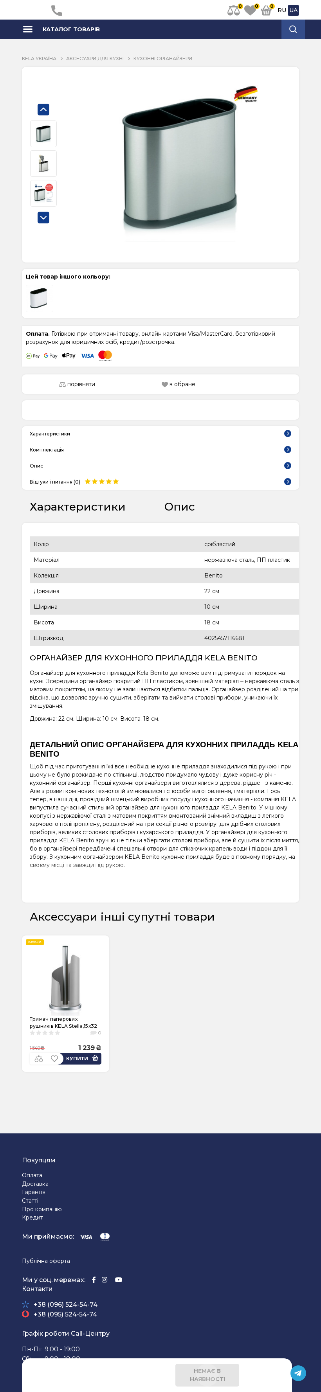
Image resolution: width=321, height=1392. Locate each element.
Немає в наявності (207, 1375)
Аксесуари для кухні (95, 58)
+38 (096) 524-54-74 (65, 1304)
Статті (30, 1200)
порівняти (80, 384)
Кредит (32, 1217)
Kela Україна (39, 58)
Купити (77, 1058)
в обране (181, 384)
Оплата (32, 1175)
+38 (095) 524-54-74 (65, 1314)
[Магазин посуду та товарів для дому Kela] (34, 9)
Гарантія (33, 1192)
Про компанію (42, 1209)
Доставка (35, 1183)
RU (282, 10)
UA (293, 10)
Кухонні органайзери (162, 58)
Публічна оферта (46, 1260)
